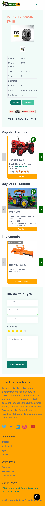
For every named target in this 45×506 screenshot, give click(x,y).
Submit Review (17, 364)
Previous (4, 157)
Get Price (16, 102)
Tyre (4, 450)
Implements (7, 446)
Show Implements (23, 281)
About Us (6, 467)
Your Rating (12, 326)
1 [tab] (22, 54)
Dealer (5, 454)
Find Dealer (28, 102)
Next (41, 157)
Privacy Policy (8, 475)
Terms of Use (8, 471)
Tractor (5, 441)
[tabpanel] (22, 49)
